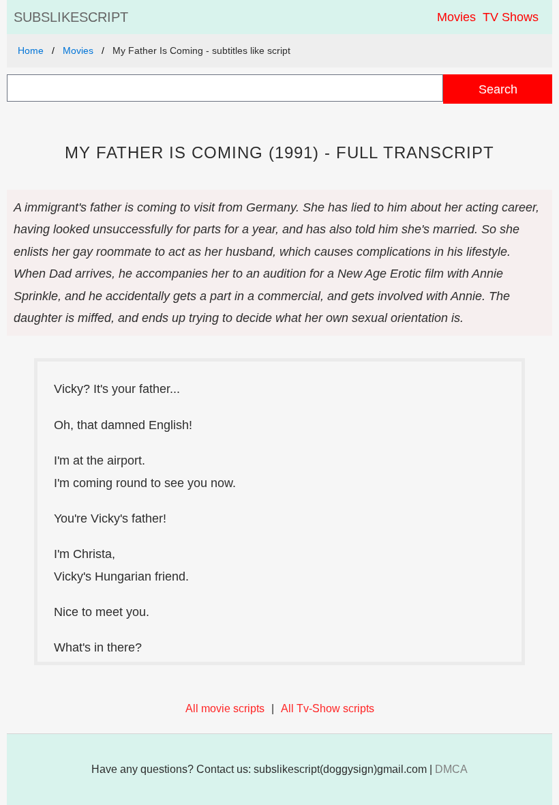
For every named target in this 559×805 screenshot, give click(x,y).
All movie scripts (225, 708)
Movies (456, 17)
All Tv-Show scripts (327, 708)
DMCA (451, 769)
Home (31, 50)
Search (498, 89)
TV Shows (511, 17)
